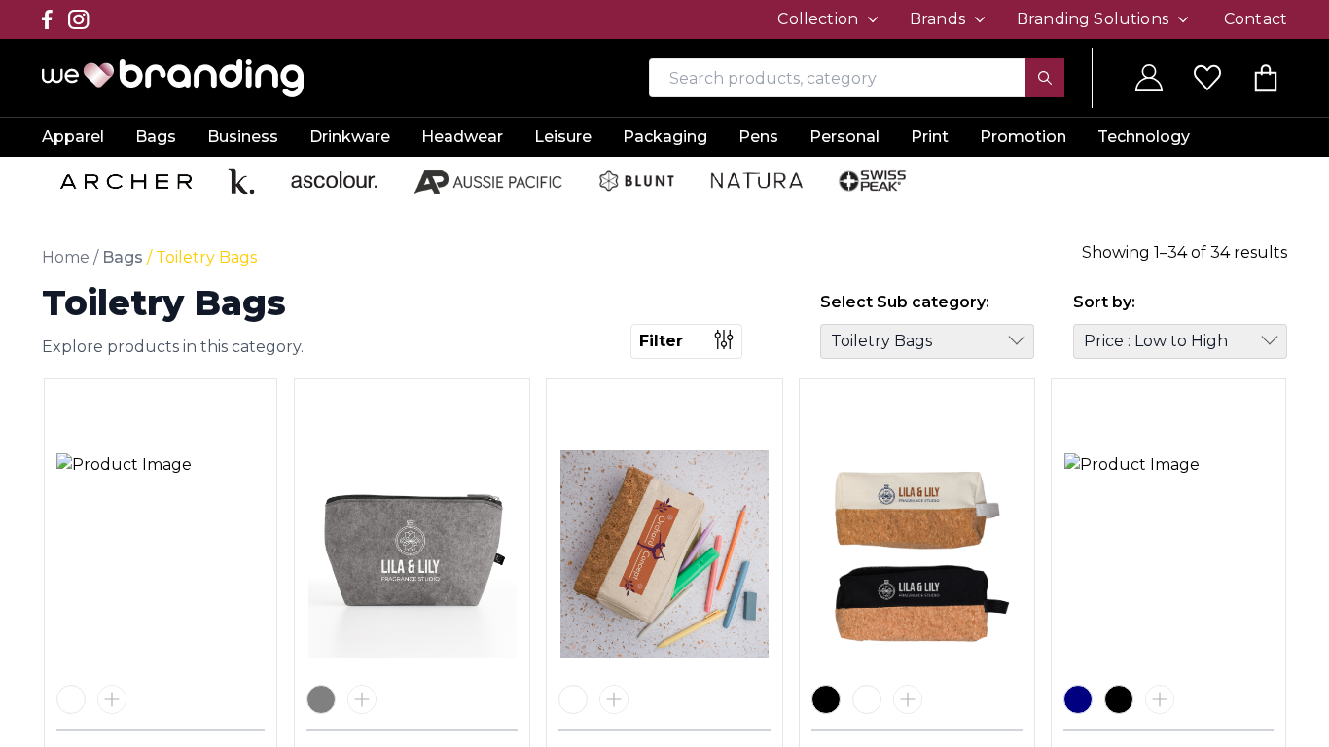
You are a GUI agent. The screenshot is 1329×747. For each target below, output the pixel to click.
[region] (664, 373)
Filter (661, 341)
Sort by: (1104, 302)
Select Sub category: (904, 302)
